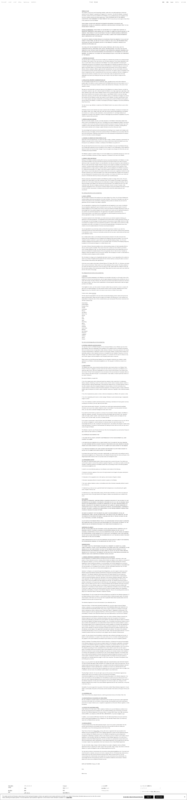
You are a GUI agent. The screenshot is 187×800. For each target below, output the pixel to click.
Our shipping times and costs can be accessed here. (93, 272)
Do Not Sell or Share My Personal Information (133, 797)
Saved (171, 2)
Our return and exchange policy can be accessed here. (93, 342)
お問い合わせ (27, 792)
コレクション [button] (26, 2)
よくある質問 (104, 785)
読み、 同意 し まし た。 (155, 791)
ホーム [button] (19, 2)
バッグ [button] (14, 2)
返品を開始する (66, 792)
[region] (93, 797)
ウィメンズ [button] (3, 2)
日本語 (9, 787)
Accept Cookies (159, 797)
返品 (64, 790)
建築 (25, 790)
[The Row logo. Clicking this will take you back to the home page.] (93, 2)
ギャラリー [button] (33, 2)
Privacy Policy (96, 730)
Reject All (149, 797)
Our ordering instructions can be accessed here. (92, 192)
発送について (66, 788)
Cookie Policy (69, 797)
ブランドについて (28, 785)
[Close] (184, 796)
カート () (183, 2)
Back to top (84, 773)
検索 (163, 2)
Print (83, 769)
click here (94, 293)
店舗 (167, 2)
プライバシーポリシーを (151, 791)
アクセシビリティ (105, 790)
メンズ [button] (9, 2)
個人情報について (105, 788)
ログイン (177, 2)
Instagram (65, 785)
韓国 (9, 792)
